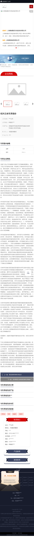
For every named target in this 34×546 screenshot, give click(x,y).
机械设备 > (15, 65)
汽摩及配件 (31, 485)
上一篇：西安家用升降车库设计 (13, 374)
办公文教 (31, 482)
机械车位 (14, 414)
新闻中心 (25, 477)
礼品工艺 (25, 485)
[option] (17, 58)
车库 (9, 414)
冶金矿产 (25, 480)
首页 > (10, 65)
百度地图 (14, 533)
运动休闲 (31, 480)
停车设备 (3, 414)
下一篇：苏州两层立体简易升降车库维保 (19, 379)
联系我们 (31, 477)
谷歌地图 (20, 533)
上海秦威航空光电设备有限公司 (14, 30)
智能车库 (21, 414)
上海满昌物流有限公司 (11, 40)
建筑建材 (25, 482)
